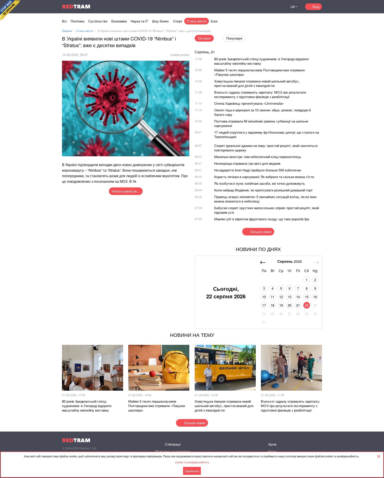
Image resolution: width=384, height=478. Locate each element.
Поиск (277, 6)
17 (264, 305)
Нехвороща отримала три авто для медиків (247, 163)
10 (264, 296)
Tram (76, 6)
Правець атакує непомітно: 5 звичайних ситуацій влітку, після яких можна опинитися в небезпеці (265, 198)
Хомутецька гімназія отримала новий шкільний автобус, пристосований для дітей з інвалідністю (257, 83)
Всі (64, 21)
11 (272, 296)
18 (272, 305)
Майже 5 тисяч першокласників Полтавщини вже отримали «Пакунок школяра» (259, 72)
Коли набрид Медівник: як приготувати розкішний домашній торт (263, 190)
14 (298, 296)
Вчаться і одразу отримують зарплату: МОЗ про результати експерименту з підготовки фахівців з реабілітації (260, 94)
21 (298, 305)
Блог (214, 21)
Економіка (119, 21)
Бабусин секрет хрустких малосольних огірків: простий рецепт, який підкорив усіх (266, 210)
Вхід (316, 6)
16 (315, 296)
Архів (272, 444)
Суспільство (97, 21)
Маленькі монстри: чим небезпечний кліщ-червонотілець (257, 156)
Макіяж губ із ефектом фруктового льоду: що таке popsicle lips (261, 219)
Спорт (177, 21)
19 (281, 305)
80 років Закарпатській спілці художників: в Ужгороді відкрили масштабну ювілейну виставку (261, 61)
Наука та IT (139, 21)
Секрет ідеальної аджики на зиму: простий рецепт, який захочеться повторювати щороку (266, 147)
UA (292, 6)
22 (306, 305)
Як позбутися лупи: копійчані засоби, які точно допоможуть (259, 183)
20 (289, 305)
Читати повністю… (126, 191)
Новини (67, 31)
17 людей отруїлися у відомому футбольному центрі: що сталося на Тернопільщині (266, 134)
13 (289, 296)
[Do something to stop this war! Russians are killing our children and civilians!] (10, 10)
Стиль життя (196, 21)
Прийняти (192, 471)
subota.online (179, 54)
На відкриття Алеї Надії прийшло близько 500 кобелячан (257, 170)
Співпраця (173, 444)
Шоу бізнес (160, 21)
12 (281, 296)
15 (306, 296)
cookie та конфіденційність (192, 462)
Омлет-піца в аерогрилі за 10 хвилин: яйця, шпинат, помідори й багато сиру (262, 112)
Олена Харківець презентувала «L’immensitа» (249, 103)
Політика (77, 21)
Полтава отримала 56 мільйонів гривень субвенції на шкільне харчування (261, 123)
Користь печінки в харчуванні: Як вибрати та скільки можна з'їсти (264, 176)
